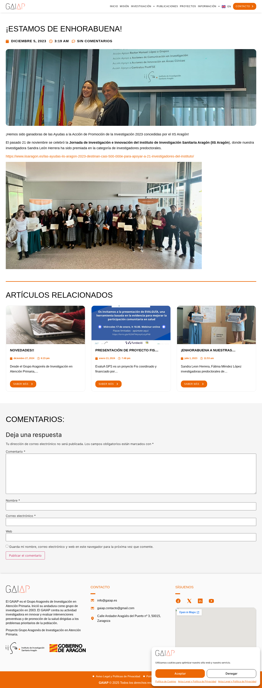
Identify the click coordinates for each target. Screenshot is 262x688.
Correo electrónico (21, 515)
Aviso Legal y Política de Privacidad (197, 681)
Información (207, 6)
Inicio (114, 6)
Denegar (231, 673)
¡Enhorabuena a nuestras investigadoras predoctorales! (213, 350)
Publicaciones (167, 6)
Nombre (13, 500)
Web (9, 531)
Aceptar (180, 673)
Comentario (15, 451)
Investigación (141, 6)
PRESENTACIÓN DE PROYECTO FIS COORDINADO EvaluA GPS (125, 350)
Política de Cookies (165, 681)
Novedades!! (22, 350)
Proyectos (188, 6)
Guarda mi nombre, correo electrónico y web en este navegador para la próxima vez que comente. (81, 546)
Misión (124, 6)
